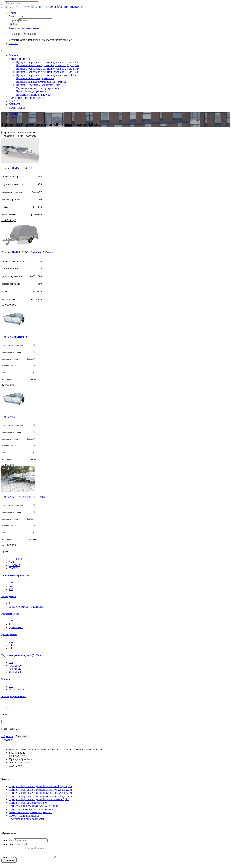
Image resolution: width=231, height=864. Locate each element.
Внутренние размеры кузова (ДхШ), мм (22, 655)
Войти (13, 12)
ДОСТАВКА (17, 101)
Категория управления (13, 696)
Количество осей (10, 613)
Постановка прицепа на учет (33, 94)
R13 (11, 644)
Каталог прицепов (20, 58)
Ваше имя (7, 840)
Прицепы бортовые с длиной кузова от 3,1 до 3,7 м (47, 71)
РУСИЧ (13, 568)
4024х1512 (15, 668)
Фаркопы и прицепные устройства (37, 88)
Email (12, 16)
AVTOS (13, 562)
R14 (11, 648)
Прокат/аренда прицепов (31, 91)
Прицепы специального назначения (38, 84)
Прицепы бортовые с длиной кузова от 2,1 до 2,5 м (47, 65)
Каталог (14, 117)
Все (11, 603)
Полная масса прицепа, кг (15, 575)
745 (11, 586)
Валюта (13, 43)
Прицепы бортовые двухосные (35, 78)
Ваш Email (7, 844)
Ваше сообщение (11, 857)
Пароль (13, 20)
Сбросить (7, 736)
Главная (13, 55)
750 (11, 589)
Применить (21, 736)
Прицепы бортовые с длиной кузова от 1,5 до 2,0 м (47, 62)
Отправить (9, 860)
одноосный (16, 627)
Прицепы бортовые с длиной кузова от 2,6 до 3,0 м (47, 68)
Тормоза (5, 679)
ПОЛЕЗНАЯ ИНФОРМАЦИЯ (28, 97)
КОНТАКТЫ (17, 107)
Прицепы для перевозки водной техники (41, 81)
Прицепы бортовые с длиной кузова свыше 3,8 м (46, 75)
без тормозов (17, 689)
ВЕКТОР (14, 565)
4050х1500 (15, 672)
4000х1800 (15, 665)
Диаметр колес (9, 634)
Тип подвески (8, 596)
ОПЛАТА (15, 104)
